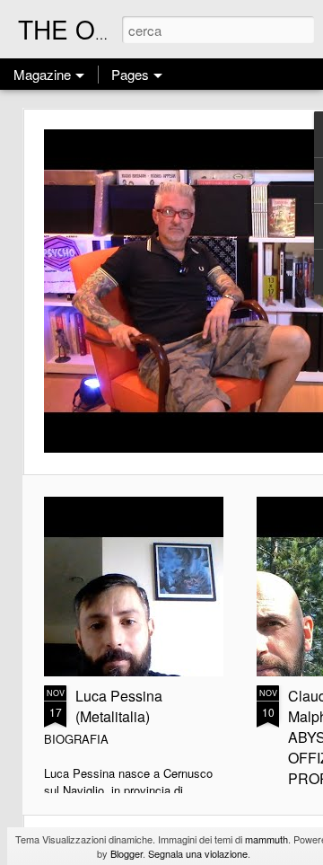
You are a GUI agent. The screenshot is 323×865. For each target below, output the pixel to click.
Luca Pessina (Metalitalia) (118, 706)
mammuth (266, 839)
